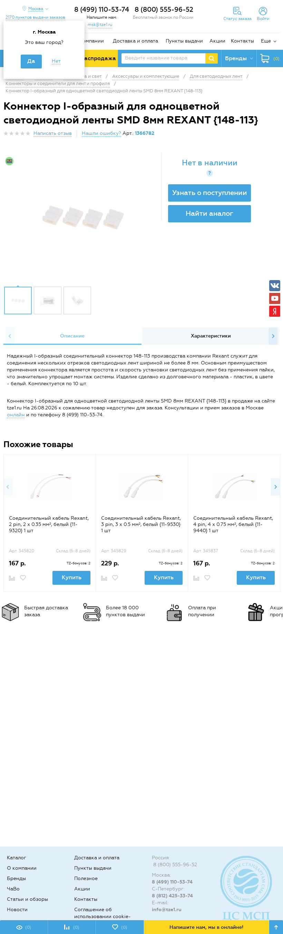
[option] (83, 217)
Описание (72, 336)
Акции (217, 41)
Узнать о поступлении (209, 192)
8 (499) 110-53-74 (101, 9)
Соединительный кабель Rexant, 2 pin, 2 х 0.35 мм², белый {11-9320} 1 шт (49, 524)
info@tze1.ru (167, 910)
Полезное (86, 878)
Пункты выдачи (184, 41)
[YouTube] (274, 298)
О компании (89, 41)
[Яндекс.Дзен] (274, 311)
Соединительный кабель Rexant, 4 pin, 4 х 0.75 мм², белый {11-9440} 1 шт (233, 524)
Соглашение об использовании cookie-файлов (102, 916)
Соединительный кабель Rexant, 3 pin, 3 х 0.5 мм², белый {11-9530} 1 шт (141, 524)
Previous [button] (10, 336)
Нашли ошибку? (101, 133)
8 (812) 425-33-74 (172, 896)
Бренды (16, 878)
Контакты (242, 41)
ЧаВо (13, 889)
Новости (17, 910)
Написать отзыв (52, 133)
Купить (71, 577)
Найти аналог (209, 213)
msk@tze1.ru (100, 24)
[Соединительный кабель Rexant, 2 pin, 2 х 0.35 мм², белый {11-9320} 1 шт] (50, 487)
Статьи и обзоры (27, 899)
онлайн (16, 415)
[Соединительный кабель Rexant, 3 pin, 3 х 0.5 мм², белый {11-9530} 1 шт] (142, 487)
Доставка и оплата (135, 41)
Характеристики (211, 336)
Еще (266, 41)
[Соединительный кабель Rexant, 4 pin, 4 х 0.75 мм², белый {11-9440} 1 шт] (234, 487)
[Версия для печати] (276, 135)
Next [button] (273, 336)
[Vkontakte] (274, 285)
